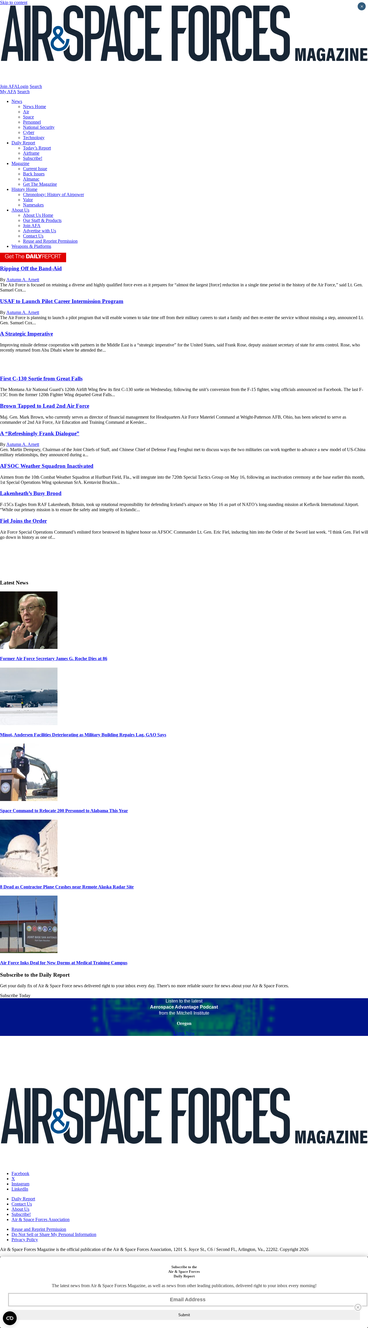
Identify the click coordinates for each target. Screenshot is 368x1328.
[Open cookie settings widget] (10, 1318)
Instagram (20, 1183)
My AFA (8, 91)
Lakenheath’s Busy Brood (31, 493)
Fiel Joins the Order (23, 521)
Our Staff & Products (42, 220)
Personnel (32, 122)
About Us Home (38, 215)
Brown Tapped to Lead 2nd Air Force (44, 406)
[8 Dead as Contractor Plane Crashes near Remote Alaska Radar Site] (28, 875)
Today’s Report (37, 147)
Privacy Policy (25, 1239)
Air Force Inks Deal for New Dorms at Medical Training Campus (63, 962)
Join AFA (9, 86)
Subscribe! (32, 158)
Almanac (31, 179)
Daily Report (23, 142)
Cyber (28, 132)
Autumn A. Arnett (22, 279)
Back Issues (34, 173)
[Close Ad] (358, 1307)
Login (23, 86)
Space (28, 116)
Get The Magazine (40, 184)
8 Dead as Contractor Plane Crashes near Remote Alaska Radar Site (67, 886)
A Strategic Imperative (26, 334)
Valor (28, 199)
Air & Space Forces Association (41, 1219)
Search (36, 86)
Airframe (31, 153)
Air (26, 111)
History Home (24, 189)
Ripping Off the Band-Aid (31, 268)
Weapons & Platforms (31, 246)
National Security (39, 127)
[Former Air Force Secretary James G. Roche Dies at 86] (28, 647)
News (17, 101)
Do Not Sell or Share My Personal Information (54, 1234)
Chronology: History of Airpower (53, 194)
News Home (34, 106)
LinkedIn (20, 1189)
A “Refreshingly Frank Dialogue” (39, 433)
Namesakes (33, 204)
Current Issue (35, 168)
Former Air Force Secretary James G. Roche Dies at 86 (53, 658)
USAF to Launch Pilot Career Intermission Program (61, 301)
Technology (34, 137)
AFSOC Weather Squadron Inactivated (46, 466)
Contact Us (33, 235)
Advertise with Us (39, 230)
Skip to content (13, 2)
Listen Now (184, 1033)
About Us (20, 210)
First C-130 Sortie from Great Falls (41, 378)
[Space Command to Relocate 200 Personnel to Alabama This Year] (28, 799)
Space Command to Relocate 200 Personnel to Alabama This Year (64, 810)
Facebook (20, 1173)
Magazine (20, 163)
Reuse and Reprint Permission (50, 241)
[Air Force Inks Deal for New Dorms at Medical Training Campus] (28, 951)
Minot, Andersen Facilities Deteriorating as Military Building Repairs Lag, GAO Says (83, 734)
